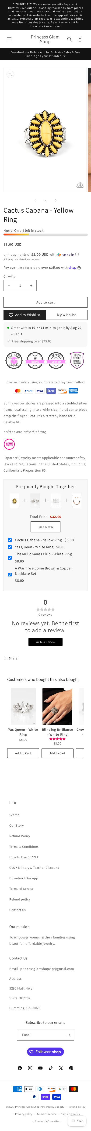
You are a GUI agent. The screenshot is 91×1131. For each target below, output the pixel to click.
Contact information (47, 1121)
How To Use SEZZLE (24, 857)
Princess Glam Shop (27, 1106)
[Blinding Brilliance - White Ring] (57, 706)
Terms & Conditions (24, 847)
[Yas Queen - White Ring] (23, 706)
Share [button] (13, 658)
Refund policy (19, 899)
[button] (9, 39)
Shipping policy (70, 1114)
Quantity (9, 276)
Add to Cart (23, 753)
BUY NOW (45, 527)
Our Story (16, 825)
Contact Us (17, 910)
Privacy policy (23, 1114)
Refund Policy (19, 836)
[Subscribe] (69, 1035)
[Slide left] (35, 200)
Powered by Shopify (52, 1106)
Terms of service (46, 1114)
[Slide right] (56, 200)
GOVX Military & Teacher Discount (34, 867)
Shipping (8, 259)
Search (14, 815)
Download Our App (23, 878)
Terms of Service (21, 888)
